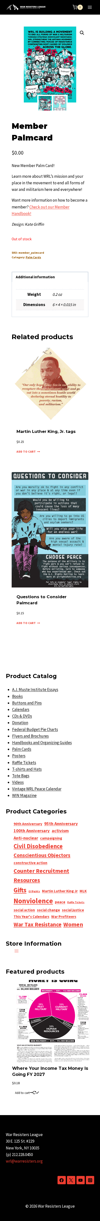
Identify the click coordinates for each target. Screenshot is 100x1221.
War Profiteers (63, 916)
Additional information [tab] (35, 277)
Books (17, 696)
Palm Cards (33, 257)
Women (73, 924)
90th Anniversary (28, 823)
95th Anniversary (61, 823)
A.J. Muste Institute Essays (35, 689)
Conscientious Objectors (42, 855)
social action (24, 910)
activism (60, 830)
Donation (20, 722)
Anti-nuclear (26, 838)
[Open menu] (89, 7)
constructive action (30, 862)
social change (48, 910)
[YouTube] (80, 1180)
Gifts (20, 890)
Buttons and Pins (27, 703)
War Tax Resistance (37, 924)
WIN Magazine (24, 795)
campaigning (51, 838)
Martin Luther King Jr (60, 891)
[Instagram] (90, 1180)
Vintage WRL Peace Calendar (36, 789)
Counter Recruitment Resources (41, 875)
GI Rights (34, 891)
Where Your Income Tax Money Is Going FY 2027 (50, 1071)
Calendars (20, 709)
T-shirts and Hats (27, 769)
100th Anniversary (32, 830)
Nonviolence (33, 900)
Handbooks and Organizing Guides (42, 742)
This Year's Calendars (31, 916)
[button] (82, 32)
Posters (18, 755)
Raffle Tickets (24, 762)
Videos (18, 782)
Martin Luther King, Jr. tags (46, 431)
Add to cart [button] (26, 451)
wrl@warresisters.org (24, 1161)
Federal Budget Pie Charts (35, 729)
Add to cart (22, 1093)
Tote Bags (20, 775)
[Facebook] (62, 1180)
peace (60, 902)
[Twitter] (71, 1180)
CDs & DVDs (22, 716)
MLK (83, 891)
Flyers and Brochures (30, 736)
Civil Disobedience (38, 846)
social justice (73, 910)
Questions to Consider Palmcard (42, 600)
